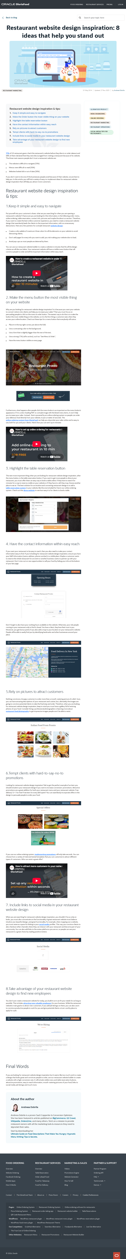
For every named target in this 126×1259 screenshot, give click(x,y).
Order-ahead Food (42, 1177)
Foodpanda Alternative (73, 1226)
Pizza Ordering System (19, 1211)
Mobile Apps (10, 1181)
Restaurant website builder (68, 1211)
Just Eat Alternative (93, 1226)
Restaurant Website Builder (74, 1234)
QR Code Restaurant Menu (21, 1214)
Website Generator (71, 1177)
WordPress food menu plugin (22, 1222)
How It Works (11, 1185)
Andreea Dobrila (119, 90)
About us (40, 1195)
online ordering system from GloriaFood (22, 420)
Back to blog (11, 17)
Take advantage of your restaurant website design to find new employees (41, 140)
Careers (65, 1195)
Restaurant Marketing (12, 90)
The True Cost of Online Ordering (23, 1230)
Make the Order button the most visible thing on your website (41, 117)
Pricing (109, 4)
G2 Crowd (71, 1118)
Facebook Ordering (13, 1177)
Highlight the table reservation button (30, 120)
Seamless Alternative (52, 1226)
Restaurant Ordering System (49, 1207)
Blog (66, 1185)
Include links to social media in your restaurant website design (41, 136)
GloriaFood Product (99, 109)
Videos (67, 1169)
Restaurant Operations (100, 127)
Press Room (53, 1195)
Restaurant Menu (30, 1234)
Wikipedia (15, 1121)
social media (44, 924)
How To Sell (68, 1181)
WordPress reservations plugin (88, 1218)
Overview (9, 1169)
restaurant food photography (17, 711)
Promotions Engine (71, 1173)
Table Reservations (89, 1211)
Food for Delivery (41, 1185)
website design (57, 225)
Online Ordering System (26, 1207)
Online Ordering (97, 118)
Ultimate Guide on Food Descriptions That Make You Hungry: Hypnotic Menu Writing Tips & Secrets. (43, 1135)
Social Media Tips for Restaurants (99, 132)
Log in (120, 4)
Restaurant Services (95, 4)
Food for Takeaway (42, 1181)
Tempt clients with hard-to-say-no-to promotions (35, 132)
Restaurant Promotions (50, 1234)
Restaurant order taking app (42, 1211)
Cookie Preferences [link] (90, 1195)
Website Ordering (12, 1173)
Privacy (75, 1195)
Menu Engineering (98, 114)
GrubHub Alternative (32, 1226)
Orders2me (26, 1121)
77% (7, 153)
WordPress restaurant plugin (31, 1218)
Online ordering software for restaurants (80, 1207)
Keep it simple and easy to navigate (29, 113)
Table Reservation (41, 1173)
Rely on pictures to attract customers (30, 128)
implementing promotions (45, 854)
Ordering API (98, 1173)
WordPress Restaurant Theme (48, 1222)
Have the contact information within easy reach (34, 124)
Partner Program (100, 1169)
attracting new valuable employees (37, 1003)
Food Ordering (76, 4)
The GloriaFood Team (24, 1195)
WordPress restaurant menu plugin (59, 1218)
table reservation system (16, 488)
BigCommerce (59, 1118)
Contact (9, 1195)
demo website (29, 490)
